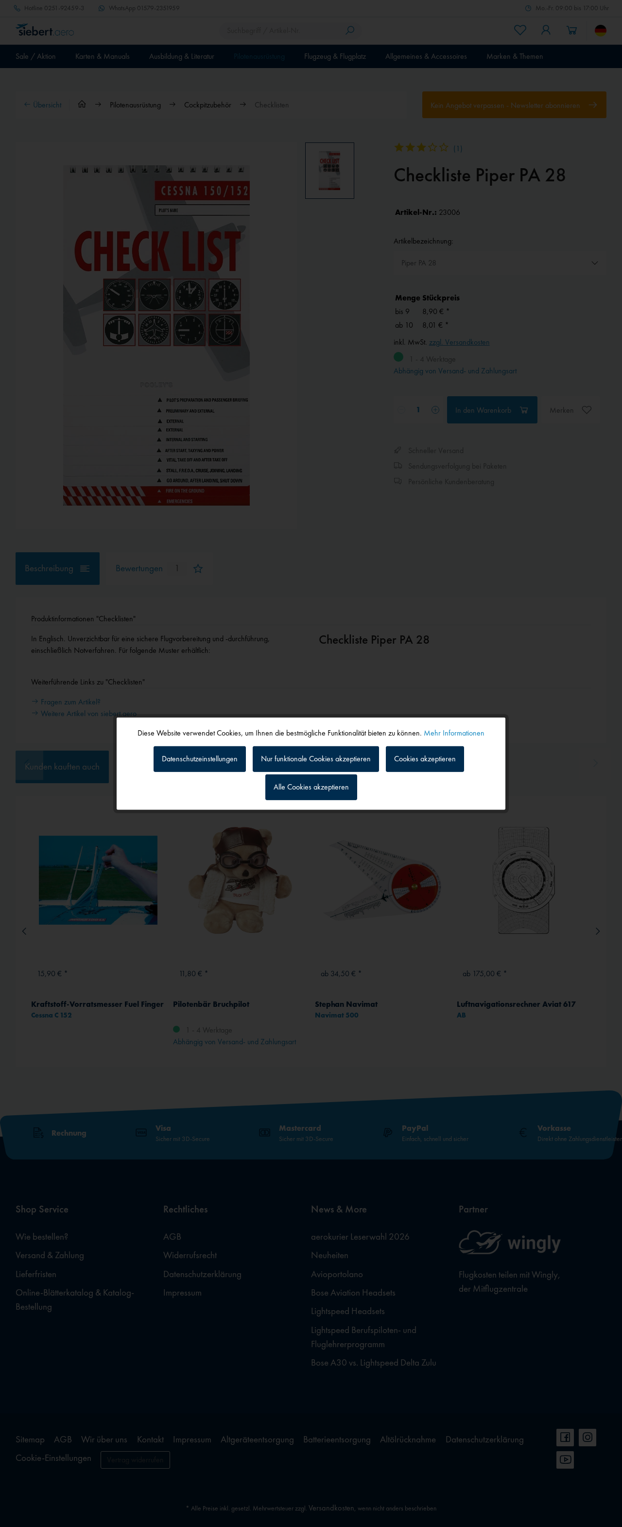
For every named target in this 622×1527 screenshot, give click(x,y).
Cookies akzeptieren (425, 759)
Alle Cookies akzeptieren (311, 787)
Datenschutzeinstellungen (200, 759)
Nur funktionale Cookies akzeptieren (316, 759)
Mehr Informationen (454, 732)
